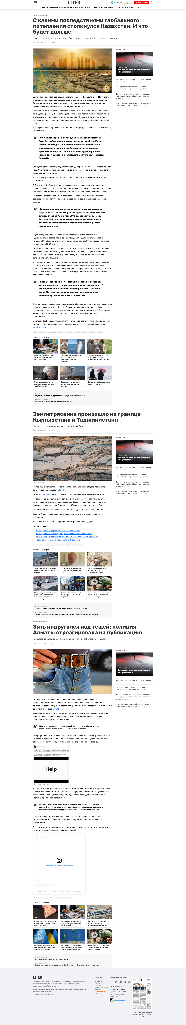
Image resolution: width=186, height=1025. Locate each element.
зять (68, 897)
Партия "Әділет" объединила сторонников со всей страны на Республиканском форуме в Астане (133, 96)
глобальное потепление (65, 332)
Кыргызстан (59, 545)
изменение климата (81, 332)
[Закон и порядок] (117, 2)
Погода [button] (139, 7)
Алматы (45, 897)
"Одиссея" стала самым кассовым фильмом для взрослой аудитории (61, 608)
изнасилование (60, 897)
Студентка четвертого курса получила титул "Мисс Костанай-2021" (60, 396)
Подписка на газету (141, 2)
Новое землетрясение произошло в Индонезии (58, 540)
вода (35, 332)
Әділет (110, 7)
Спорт (89, 7)
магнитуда (78, 545)
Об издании (98, 981)
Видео (51, 897)
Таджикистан (50, 545)
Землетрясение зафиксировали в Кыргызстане (134, 70)
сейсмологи (69, 545)
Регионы (103, 7)
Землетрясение (38, 545)
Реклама (97, 983)
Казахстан (37, 897)
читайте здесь (39, 327)
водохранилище (51, 332)
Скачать (134, 1012)
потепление (92, 332)
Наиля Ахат (37, 643)
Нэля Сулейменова (39, 430)
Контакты (98, 989)
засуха (100, 332)
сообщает (45, 494)
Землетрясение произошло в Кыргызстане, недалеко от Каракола (67, 537)
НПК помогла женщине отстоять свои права (51, 959)
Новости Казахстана (50, 7)
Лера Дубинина (38, 42)
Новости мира (64, 7)
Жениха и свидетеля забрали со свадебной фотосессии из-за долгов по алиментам (66, 614)
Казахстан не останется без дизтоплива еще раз (53, 401)
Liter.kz (63, 106)
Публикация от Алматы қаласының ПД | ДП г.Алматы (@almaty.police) (59, 891)
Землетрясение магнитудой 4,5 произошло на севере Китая (64, 534)
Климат (41, 332)
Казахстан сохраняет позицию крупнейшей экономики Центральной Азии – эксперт (67, 965)
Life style (82, 7)
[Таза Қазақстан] (128, 2)
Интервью (74, 7)
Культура (96, 7)
